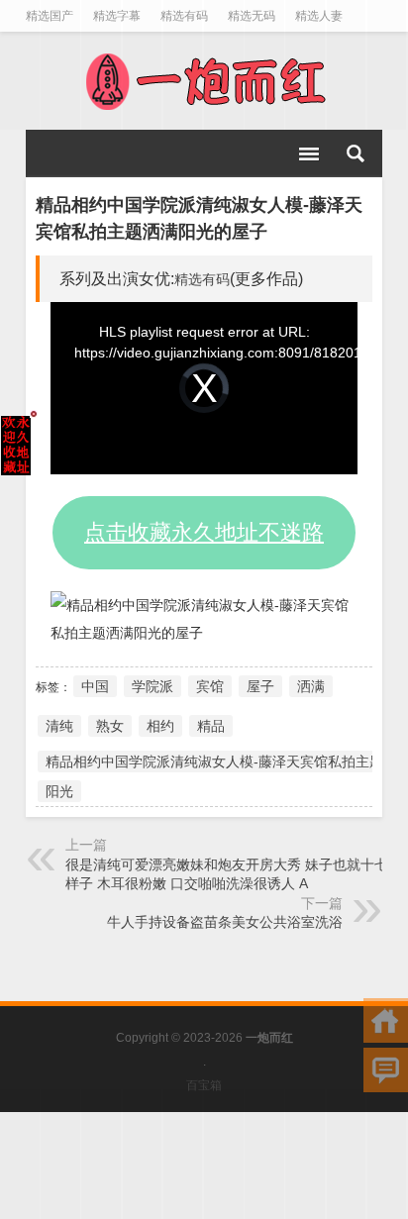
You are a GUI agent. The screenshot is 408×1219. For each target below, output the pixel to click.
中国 (95, 686)
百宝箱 (204, 1085)
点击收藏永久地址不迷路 (204, 532)
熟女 (110, 726)
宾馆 (210, 686)
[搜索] (355, 153)
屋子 (260, 686)
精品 (211, 726)
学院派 (152, 686)
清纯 (59, 726)
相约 (160, 726)
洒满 (311, 686)
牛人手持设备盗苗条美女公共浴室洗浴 (225, 922)
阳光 (59, 791)
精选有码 (202, 279)
